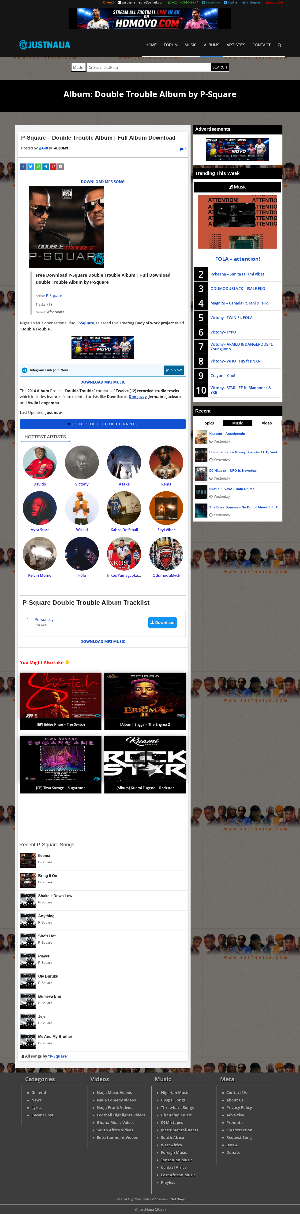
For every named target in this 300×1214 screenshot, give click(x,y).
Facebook (212, 2)
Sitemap (161, 1199)
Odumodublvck (166, 575)
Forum (171, 45)
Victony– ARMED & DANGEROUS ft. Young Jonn (241, 347)
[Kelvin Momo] (40, 554)
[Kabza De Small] (124, 508)
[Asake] (124, 462)
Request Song (239, 1137)
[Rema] (166, 462)
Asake (124, 484)
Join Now (174, 370)
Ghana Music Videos (116, 1122)
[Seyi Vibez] (166, 508)
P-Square (54, 295)
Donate (233, 1152)
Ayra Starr (40, 529)
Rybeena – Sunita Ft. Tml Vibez (237, 274)
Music (191, 45)
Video (267, 423)
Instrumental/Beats (179, 1130)
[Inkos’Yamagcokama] (124, 554)
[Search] (279, 45)
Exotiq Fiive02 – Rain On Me (231, 489)
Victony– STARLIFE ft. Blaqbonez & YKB (240, 390)
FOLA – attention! (237, 258)
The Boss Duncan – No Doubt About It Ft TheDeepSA (251, 507)
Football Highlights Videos (121, 1115)
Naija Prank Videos (114, 1107)
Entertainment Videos (117, 1137)
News (36, 1100)
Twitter (233, 2)
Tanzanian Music (176, 1160)
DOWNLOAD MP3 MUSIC (102, 382)
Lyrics (36, 1107)
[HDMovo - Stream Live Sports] (150, 27)
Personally (44, 619)
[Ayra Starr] (40, 508)
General (38, 1092)
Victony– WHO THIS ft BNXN (235, 361)
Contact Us (236, 1092)
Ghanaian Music (176, 1115)
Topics (208, 423)
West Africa (171, 1145)
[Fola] (82, 554)
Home (151, 45)
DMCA (232, 1145)
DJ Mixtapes (172, 1122)
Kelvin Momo (40, 575)
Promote (234, 1122)
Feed (109, 2)
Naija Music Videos (114, 1092)
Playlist (168, 1182)
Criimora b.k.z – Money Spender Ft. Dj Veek (243, 452)
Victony (82, 484)
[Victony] (82, 462)
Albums (212, 45)
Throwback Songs (177, 1107)
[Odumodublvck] (166, 554)
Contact (261, 45)
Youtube (276, 2)
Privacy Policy (239, 1107)
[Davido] (40, 462)
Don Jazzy (138, 396)
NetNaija (178, 1199)
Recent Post (42, 1115)
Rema (166, 484)
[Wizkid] (82, 508)
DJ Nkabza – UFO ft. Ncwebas (233, 470)
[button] (23, 166)
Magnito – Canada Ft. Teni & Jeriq (239, 303)
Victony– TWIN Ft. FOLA (231, 317)
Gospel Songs (173, 1100)
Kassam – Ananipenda (227, 433)
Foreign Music (174, 1152)
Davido (40, 484)
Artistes (236, 45)
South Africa (172, 1137)
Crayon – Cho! (222, 375)
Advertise (235, 1115)
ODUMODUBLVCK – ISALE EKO (237, 288)
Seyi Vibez (166, 529)
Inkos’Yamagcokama (125, 575)
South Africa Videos (115, 1130)
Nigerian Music (175, 1092)
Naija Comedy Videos (116, 1100)
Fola (82, 575)
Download (164, 622)
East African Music (178, 1175)
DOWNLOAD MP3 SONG (103, 181)
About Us (235, 1100)
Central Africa (174, 1167)
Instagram (253, 2)
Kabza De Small (124, 529)
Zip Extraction (239, 1130)
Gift (45, 148)
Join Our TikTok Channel (104, 424)
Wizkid (82, 529)
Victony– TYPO (223, 332)
